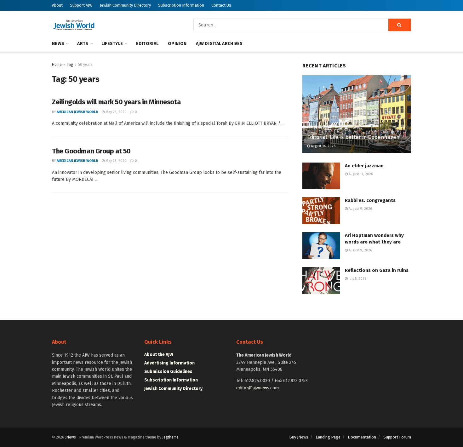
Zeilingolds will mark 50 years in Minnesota (116, 102)
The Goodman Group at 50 (91, 151)
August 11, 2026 (360, 174)
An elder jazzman (364, 166)
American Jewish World (77, 112)
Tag (70, 64)
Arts (82, 43)
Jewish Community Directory (125, 5)
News (58, 43)
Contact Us (221, 5)
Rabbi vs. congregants (370, 200)
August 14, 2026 (322, 146)
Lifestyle (112, 43)
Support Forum (397, 437)
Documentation (362, 437)
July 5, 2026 (357, 279)
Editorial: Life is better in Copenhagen (353, 137)
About (57, 5)
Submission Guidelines (168, 371)
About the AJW (158, 354)
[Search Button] (399, 25)
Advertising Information (169, 363)
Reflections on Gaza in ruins (377, 270)
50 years (85, 64)
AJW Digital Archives (219, 43)
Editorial (147, 43)
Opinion (177, 43)
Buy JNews (298, 437)
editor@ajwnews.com (257, 388)
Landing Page (328, 437)
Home (57, 64)
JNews (70, 437)
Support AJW (81, 5)
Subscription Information (181, 5)
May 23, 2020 (116, 112)
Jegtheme (170, 437)
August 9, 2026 (360, 209)
